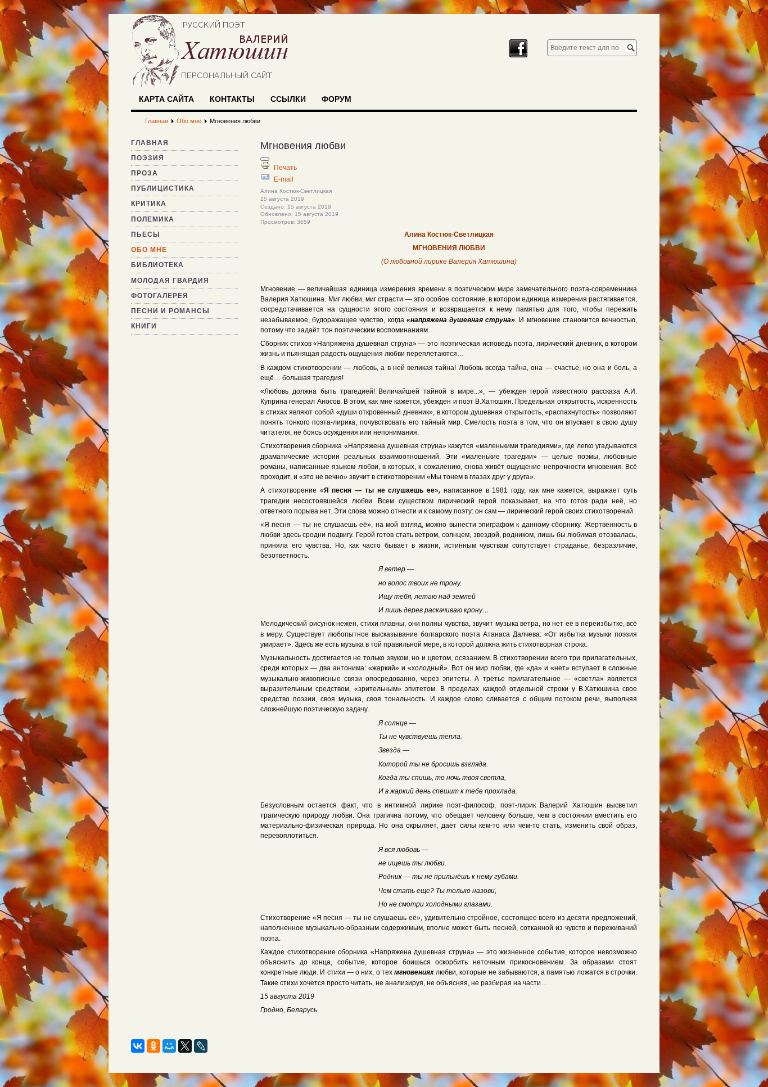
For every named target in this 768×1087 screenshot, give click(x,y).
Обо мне (149, 250)
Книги (144, 326)
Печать (285, 168)
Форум (336, 98)
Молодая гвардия (170, 281)
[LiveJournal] (200, 1046)
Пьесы (145, 234)
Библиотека (157, 265)
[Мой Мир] (169, 1046)
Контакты (232, 98)
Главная (150, 143)
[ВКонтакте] (137, 1046)
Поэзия (147, 158)
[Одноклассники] (153, 1046)
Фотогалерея (159, 296)
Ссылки (288, 98)
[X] (185, 1046)
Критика (148, 204)
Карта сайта (166, 98)
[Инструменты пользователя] (264, 159)
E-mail (283, 179)
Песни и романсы (170, 311)
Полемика (152, 219)
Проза (144, 173)
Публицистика (163, 188)
